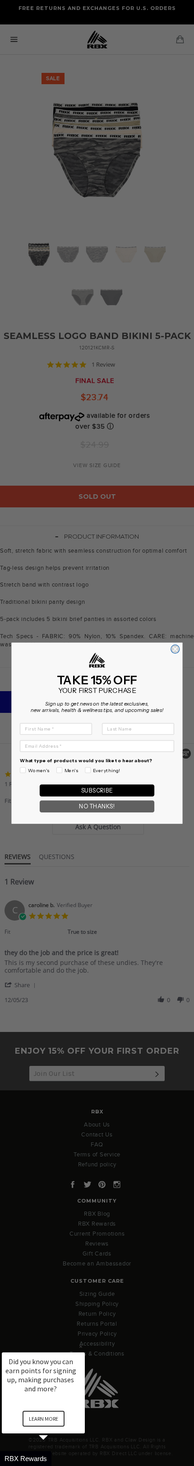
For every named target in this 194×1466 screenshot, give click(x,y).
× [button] (81, 1346)
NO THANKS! (97, 806)
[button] (54, 1458)
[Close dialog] (175, 649)
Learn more (43, 1418)
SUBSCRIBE (97, 790)
